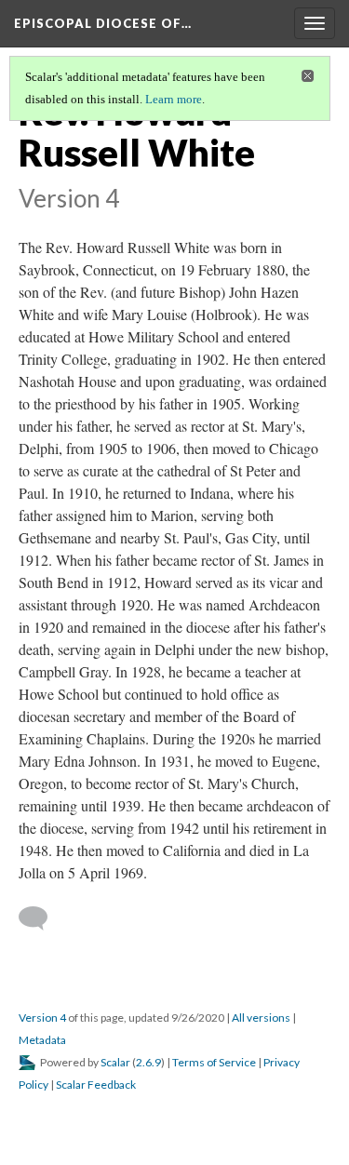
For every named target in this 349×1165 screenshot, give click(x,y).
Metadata (42, 1040)
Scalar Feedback (96, 1084)
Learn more (173, 99)
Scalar (115, 1062)
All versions (261, 1017)
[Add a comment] (41, 918)
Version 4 (42, 1017)
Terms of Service (214, 1062)
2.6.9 (148, 1062)
